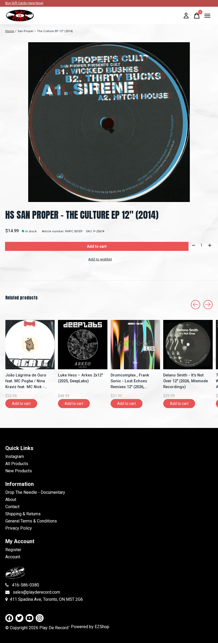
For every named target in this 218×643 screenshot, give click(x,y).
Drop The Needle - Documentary (35, 492)
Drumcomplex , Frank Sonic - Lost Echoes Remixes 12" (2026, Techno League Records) (133, 381)
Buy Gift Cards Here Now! (24, 3)
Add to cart (97, 246)
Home (9, 31)
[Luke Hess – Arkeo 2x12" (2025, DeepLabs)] (82, 344)
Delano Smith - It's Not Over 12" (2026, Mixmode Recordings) (185, 381)
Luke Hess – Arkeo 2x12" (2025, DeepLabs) (80, 378)
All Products (16, 463)
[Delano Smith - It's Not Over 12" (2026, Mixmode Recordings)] (188, 344)
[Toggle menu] (207, 15)
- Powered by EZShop (88, 626)
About (10, 499)
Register (13, 549)
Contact (12, 506)
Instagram (14, 456)
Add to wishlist (100, 259)
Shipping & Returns (23, 513)
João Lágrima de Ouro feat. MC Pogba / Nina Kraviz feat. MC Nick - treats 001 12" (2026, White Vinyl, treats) (25, 381)
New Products (18, 470)
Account (12, 556)
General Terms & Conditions (31, 521)
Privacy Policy (18, 528)
